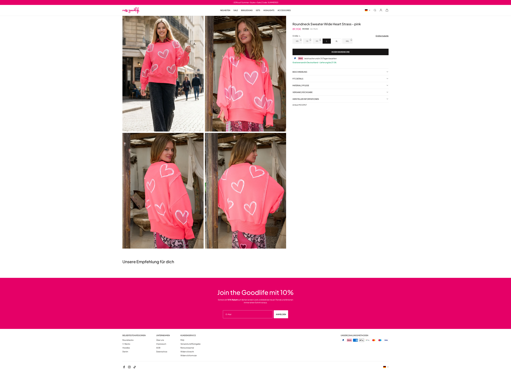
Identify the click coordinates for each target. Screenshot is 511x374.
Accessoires (284, 10)
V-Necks (126, 344)
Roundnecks (127, 340)
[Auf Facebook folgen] (124, 367)
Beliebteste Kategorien (134, 335)
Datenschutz (161, 351)
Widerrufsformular (188, 355)
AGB (158, 348)
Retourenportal (187, 348)
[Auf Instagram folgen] (129, 367)
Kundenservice (188, 335)
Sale (235, 10)
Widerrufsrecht (187, 351)
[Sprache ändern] (367, 10)
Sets (258, 10)
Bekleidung (247, 10)
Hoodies (126, 348)
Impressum (161, 344)
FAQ (182, 340)
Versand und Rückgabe (190, 344)
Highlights (268, 10)
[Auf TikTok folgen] (134, 367)
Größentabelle (382, 36)
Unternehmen (163, 335)
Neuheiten (225, 10)
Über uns (160, 340)
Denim (125, 351)
